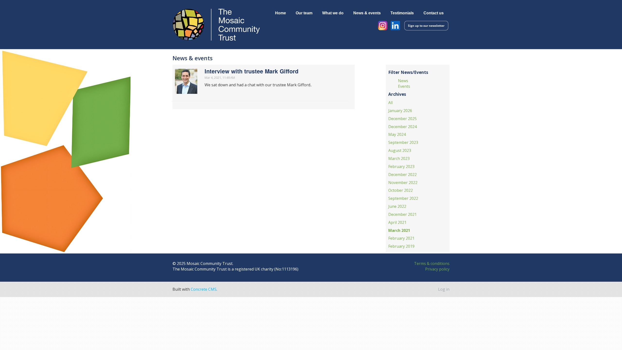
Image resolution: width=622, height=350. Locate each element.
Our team (304, 13)
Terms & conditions (431, 263)
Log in (443, 289)
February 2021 (401, 238)
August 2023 (399, 150)
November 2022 (402, 182)
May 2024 (397, 134)
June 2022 (397, 206)
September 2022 (403, 198)
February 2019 (401, 246)
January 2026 (400, 110)
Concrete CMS (203, 289)
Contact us (433, 13)
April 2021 (397, 222)
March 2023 (399, 158)
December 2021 (402, 214)
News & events (367, 13)
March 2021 (399, 230)
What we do (333, 13)
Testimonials (402, 13)
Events (404, 86)
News (403, 80)
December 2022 (402, 174)
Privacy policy (437, 269)
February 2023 (401, 166)
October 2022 (400, 190)
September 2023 (403, 142)
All (390, 102)
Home (280, 13)
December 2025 (402, 118)
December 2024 (402, 126)
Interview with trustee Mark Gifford (251, 71)
